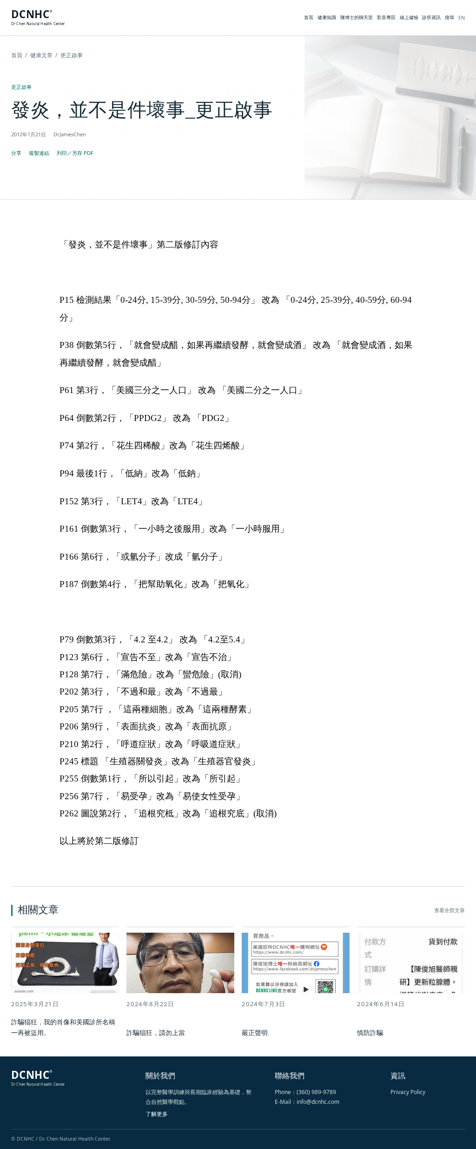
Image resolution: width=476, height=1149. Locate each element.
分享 (16, 152)
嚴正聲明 (255, 1032)
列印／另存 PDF (75, 152)
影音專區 (386, 17)
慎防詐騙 (370, 1032)
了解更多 (156, 1114)
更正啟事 (21, 86)
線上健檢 (409, 17)
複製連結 (39, 152)
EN (461, 17)
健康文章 (41, 55)
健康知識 (326, 17)
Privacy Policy (407, 1092)
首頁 (308, 17)
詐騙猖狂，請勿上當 (155, 1032)
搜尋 (449, 17)
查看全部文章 (449, 910)
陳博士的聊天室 (356, 17)
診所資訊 (431, 17)
